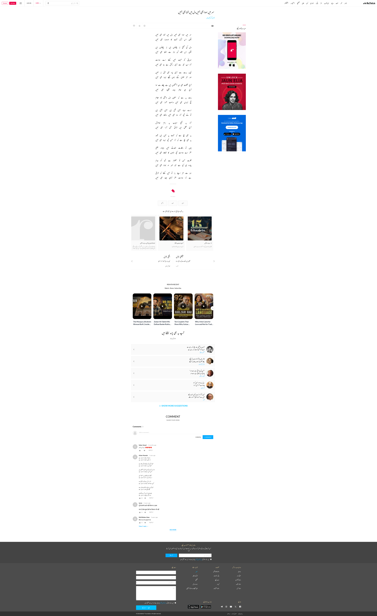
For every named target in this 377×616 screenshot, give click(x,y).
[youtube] (230, 606)
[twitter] (235, 606)
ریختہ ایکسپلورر (216, 588)
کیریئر (218, 584)
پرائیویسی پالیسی (198, 559)
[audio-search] (48, 3)
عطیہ (197, 571)
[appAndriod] (205, 607)
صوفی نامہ (239, 576)
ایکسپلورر (293, 3)
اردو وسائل (195, 584)
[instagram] (226, 606)
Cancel (198, 437)
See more (173, 529)
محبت (173, 203)
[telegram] (221, 606)
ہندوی (239, 571)
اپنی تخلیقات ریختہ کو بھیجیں (192, 588)
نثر (321, 3)
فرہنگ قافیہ (195, 576)
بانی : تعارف (216, 576)
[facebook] (240, 606)
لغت (337, 3)
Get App (13, 3)
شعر (341, 3)
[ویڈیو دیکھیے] (212, 26)
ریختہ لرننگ (238, 584)
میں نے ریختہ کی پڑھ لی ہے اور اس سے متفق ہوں (194, 559)
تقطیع (298, 3)
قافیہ (303, 3)
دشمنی (162, 203)
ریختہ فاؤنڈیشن (216, 571)
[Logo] (369, 3)
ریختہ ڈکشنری (238, 580)
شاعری (312, 3)
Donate (5, 3)
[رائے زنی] (144, 26)
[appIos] (193, 607)
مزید (281, 3)
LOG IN (29, 3)
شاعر (346, 3)
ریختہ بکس (239, 588)
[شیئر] (139, 26)
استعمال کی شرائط (234, 613)
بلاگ (317, 3)
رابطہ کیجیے (217, 580)
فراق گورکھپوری (211, 18)
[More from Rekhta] (20, 3)
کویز (307, 3)
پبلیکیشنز (286, 3)
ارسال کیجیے (144, 607)
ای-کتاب (326, 3)
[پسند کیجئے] (134, 26)
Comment (208, 437)
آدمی (183, 203)
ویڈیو (332, 3)
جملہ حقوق (228, 613)
